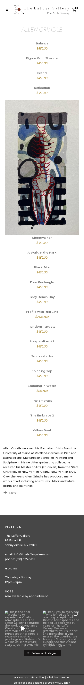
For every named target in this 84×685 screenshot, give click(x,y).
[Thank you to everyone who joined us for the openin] (61, 629)
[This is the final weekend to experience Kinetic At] (23, 629)
